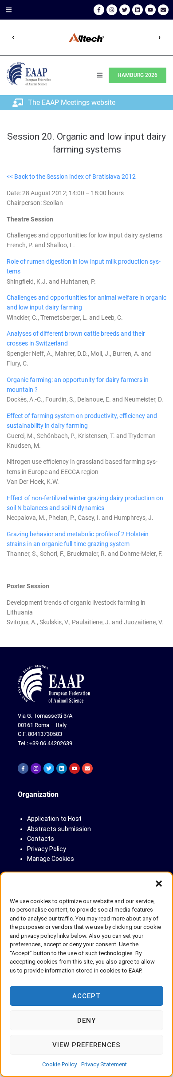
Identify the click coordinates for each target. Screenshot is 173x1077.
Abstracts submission (59, 828)
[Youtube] (150, 9)
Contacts (40, 838)
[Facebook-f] (99, 9)
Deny (86, 1021)
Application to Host (54, 818)
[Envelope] (163, 9)
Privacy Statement (104, 1064)
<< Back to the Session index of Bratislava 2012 (71, 176)
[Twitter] (124, 9)
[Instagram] (111, 9)
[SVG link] (54, 684)
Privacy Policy (46, 848)
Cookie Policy (59, 1064)
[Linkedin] (137, 9)
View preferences (86, 1045)
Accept (86, 996)
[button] (158, 883)
